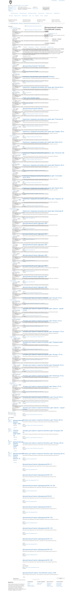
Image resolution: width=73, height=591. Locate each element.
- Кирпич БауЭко (15, 28)
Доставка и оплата (51, 47)
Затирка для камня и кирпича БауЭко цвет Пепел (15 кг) (42, 321)
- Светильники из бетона (16, 393)
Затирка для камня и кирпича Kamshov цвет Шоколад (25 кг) (44, 453)
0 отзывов (49, 33)
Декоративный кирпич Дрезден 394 (35, 266)
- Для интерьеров (15, 290)
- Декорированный (15, 126)
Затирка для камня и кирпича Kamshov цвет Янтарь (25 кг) (43, 443)
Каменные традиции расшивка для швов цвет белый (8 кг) (43, 87)
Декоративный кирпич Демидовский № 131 (37, 475)
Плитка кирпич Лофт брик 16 (16, 432)
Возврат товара (39, 583)
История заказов (59, 584)
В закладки (47, 43)
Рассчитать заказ (55, 40)
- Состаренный (15, 37)
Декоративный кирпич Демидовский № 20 (37, 496)
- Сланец (14, 172)
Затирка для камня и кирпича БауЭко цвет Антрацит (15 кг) (43, 331)
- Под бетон (14, 209)
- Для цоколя (14, 136)
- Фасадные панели (15, 82)
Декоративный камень (23, 13)
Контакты (29, 583)
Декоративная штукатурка (32, 13)
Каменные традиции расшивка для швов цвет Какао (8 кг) (43, 188)
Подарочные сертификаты (49, 585)
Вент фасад (11, 15)
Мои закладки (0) (62, 0)
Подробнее (15, 427)
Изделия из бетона (17, 15)
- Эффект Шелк (15, 218)
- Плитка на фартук (15, 91)
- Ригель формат (15, 46)
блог (33, 15)
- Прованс (14, 108)
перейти (15, 415)
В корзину (59, 39)
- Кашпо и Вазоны (15, 402)
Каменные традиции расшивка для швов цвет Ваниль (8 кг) (43, 165)
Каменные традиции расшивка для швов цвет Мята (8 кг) (42, 142)
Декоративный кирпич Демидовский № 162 (37, 560)
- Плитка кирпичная (15, 73)
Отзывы (41, 15)
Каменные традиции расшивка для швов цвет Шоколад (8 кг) (43, 212)
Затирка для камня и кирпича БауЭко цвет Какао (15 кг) (42, 386)
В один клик (54, 39)
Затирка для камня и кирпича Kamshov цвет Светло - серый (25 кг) (43, 408)
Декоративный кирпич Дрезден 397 (35, 276)
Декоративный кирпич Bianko (33, 108)
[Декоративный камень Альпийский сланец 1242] (34, 26)
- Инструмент (14, 327)
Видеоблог (37, 15)
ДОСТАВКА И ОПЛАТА (17, 5)
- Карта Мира (14, 235)
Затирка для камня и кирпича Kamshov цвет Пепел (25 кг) (43, 420)
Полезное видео (43, 47)
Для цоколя (21, 23)
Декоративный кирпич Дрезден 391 (35, 234)
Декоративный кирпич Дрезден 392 (35, 244)
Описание (25, 47)
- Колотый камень (15, 199)
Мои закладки (58, 585)
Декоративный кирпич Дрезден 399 (35, 287)
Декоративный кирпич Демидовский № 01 (37, 507)
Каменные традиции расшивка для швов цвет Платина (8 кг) (43, 120)
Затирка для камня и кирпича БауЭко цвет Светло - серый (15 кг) (43, 309)
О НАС (23, 5)
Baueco (52, 34)
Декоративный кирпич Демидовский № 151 (37, 539)
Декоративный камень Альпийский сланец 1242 (31, 23)
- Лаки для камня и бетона (16, 373)
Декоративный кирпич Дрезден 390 (35, 223)
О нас (28, 584)
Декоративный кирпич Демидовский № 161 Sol (39, 485)
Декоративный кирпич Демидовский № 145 (37, 528)
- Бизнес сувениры (15, 384)
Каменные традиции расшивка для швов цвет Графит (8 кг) (43, 131)
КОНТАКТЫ (26, 5)
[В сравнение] (44, 63)
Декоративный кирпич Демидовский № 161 (37, 549)
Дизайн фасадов (24, 15)
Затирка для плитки (49, 13)
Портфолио (46, 15)
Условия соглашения (31, 586)
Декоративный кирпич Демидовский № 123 (37, 517)
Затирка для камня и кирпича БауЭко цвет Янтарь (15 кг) (42, 354)
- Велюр (13, 227)
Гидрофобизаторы (57, 13)
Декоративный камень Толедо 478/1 (18, 444)
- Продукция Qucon (15, 271)
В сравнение (52, 43)
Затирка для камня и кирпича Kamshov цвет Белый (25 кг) (43, 397)
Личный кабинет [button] (54, 0)
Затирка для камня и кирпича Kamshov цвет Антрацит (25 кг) (43, 431)
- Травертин (14, 190)
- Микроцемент (15, 262)
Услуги (30, 15)
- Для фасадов (15, 281)
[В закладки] (44, 62)
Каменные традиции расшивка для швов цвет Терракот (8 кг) (43, 199)
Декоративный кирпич (14, 13)
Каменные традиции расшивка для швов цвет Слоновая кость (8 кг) (42, 176)
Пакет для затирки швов (31, 98)
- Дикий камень (15, 181)
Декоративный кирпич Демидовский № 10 (37, 464)
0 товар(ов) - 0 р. (46, 9)
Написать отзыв (54, 33)
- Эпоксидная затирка (16, 300)
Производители (49, 583)
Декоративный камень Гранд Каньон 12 (18, 455)
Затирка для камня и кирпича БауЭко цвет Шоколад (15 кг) (43, 376)
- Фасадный (14, 64)
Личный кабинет (59, 583)
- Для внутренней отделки (16, 154)
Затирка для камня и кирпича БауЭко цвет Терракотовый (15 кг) (43, 343)
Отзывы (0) (37, 47)
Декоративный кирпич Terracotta (34, 66)
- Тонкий (14, 55)
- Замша (13, 244)
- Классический (15, 117)
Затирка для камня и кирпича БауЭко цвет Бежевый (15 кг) (43, 365)
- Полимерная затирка (16, 309)
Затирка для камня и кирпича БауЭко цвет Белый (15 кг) (42, 298)
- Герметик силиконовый (16, 318)
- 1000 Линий (14, 253)
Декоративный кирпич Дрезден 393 (35, 255)
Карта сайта (39, 584)
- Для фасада (14, 145)
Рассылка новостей (59, 586)
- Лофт (13, 100)
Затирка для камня (41, 13)
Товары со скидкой (50, 586)
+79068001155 (10, 10)
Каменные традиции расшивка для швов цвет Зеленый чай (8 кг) (43, 153)
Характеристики (31, 47)
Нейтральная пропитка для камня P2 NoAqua (38, 76)
